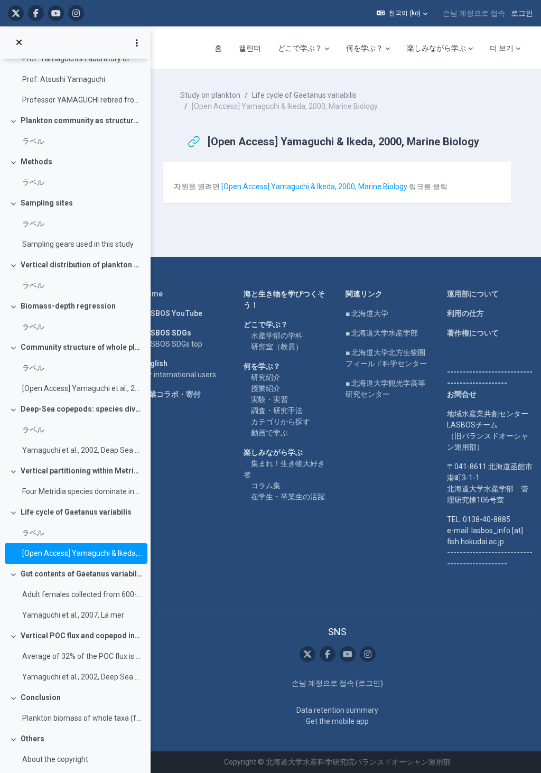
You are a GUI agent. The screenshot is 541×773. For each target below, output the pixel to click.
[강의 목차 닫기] (19, 43)
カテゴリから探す (280, 421)
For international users (179, 374)
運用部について (473, 294)
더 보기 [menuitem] (502, 48)
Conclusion (41, 697)
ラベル (33, 141)
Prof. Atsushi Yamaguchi (63, 79)
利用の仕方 (465, 313)
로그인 (522, 13)
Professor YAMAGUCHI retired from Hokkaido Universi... (82, 100)
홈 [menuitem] (218, 48)
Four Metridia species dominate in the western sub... (82, 491)
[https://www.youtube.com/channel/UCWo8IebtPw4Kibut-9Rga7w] (56, 13)
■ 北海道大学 (367, 313)
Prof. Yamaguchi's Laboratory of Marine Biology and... (82, 58)
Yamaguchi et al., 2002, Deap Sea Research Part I (82, 450)
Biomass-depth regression (68, 306)
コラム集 (266, 485)
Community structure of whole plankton (82, 347)
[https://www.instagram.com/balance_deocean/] (76, 13)
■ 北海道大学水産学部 (382, 333)
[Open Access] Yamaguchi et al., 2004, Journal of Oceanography (82, 388)
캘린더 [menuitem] (250, 48)
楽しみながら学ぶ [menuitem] (436, 48)
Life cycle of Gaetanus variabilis (76, 512)
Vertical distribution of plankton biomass (82, 264)
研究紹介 (266, 377)
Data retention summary (337, 710)
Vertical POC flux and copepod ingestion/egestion (82, 635)
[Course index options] (136, 42)
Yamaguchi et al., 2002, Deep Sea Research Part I (82, 677)
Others (32, 738)
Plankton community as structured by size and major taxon (82, 120)
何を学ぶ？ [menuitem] (364, 48)
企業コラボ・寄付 (171, 394)
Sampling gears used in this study (78, 244)
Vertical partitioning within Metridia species (82, 471)
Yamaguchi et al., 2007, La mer (73, 615)
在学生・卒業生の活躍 (288, 496)
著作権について (473, 333)
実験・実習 (269, 399)
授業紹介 (266, 388)
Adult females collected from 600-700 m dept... (82, 594)
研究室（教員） (277, 346)
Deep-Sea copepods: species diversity (82, 409)
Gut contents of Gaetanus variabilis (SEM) (82, 574)
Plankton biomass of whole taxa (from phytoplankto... (82, 718)
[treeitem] (75, 69)
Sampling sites (47, 203)
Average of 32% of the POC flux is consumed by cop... (82, 656)
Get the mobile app (337, 721)
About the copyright (55, 759)
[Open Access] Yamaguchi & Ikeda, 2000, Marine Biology (82, 553)
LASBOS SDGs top (172, 344)
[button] (402, 13)
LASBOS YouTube (172, 313)
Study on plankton (210, 95)
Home (152, 294)
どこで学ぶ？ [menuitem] (300, 48)
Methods (36, 161)
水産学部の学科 (277, 335)
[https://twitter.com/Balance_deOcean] (16, 13)
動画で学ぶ (269, 433)
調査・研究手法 (277, 410)
